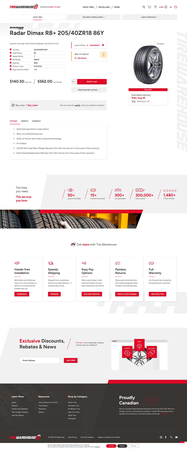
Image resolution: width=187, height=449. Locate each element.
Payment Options (92, 294)
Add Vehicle (82, 58)
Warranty (36, 121)
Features (13, 121)
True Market (116, 437)
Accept (111, 446)
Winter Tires (72, 402)
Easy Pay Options (18, 415)
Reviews (15, 406)
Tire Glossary (43, 406)
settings (97, 447)
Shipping (54, 294)
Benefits (24, 121)
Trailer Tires (72, 415)
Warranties (42, 409)
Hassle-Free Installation (20, 409)
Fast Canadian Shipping (20, 412)
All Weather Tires (74, 409)
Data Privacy (72, 437)
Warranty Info (157, 294)
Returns (41, 412)
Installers (104, 7)
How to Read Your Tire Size (48, 402)
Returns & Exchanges (127, 294)
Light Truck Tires (73, 412)
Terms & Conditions (87, 437)
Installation (22, 294)
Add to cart (92, 81)
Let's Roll (70, 360)
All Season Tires (73, 406)
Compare (160, 44)
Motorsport (72, 418)
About (14, 402)
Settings (133, 446)
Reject (122, 446)
